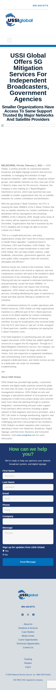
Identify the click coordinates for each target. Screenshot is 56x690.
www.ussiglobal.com (26, 435)
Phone (6, 505)
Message (8, 527)
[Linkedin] (22, 615)
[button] (9, 40)
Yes (7, 551)
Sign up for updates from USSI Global (24, 547)
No (6, 554)
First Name (9, 470)
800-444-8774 (40, 6)
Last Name (8, 482)
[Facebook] (33, 615)
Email (6, 493)
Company (8, 516)
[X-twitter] (28, 615)
